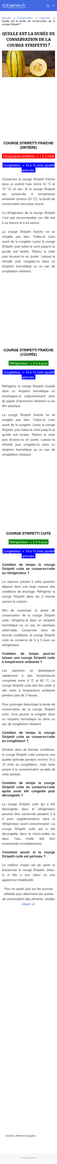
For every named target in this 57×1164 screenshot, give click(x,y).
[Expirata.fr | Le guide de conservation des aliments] (14, 5)
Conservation (25, 17)
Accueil (6, 17)
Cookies (9, 1135)
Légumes (45, 17)
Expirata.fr (32, 1158)
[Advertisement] (28, 108)
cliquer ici (28, 904)
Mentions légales (26, 1135)
